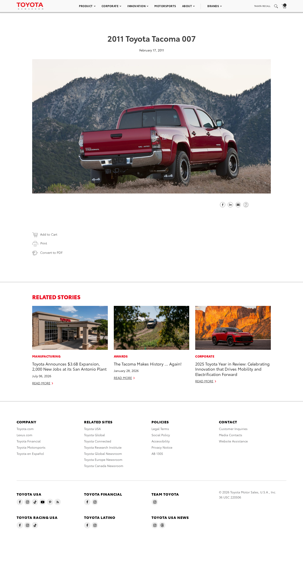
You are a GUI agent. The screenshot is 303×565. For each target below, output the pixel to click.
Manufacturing (46, 356)
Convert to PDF (51, 252)
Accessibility (161, 441)
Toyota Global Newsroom (103, 453)
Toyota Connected (97, 441)
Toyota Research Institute (103, 447)
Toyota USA (92, 428)
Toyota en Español (30, 453)
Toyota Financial (29, 441)
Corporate (110, 6)
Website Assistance (233, 441)
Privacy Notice (162, 447)
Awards (121, 356)
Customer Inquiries (233, 428)
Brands (213, 6)
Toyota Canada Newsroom (103, 465)
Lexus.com (24, 435)
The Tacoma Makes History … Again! (148, 363)
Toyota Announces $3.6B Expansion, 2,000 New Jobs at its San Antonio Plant (69, 366)
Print (43, 243)
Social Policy (161, 435)
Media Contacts (230, 435)
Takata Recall (262, 6)
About (187, 6)
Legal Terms (160, 428)
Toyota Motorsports (31, 447)
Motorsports (165, 6)
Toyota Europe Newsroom (103, 459)
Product (86, 6)
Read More (41, 383)
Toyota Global (94, 435)
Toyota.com (25, 428)
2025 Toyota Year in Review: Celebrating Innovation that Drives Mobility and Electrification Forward (232, 369)
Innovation (136, 6)
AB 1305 (157, 453)
